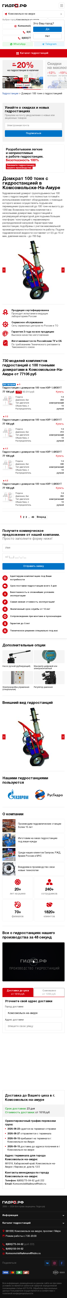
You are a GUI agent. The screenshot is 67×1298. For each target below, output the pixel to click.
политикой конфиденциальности (17, 1293)
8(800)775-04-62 (20, 1244)
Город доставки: (14, 1007)
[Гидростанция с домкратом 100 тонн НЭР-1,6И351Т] (33, 493)
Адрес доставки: (14, 1020)
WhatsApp (19, 44)
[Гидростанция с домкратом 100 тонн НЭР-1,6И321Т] (33, 461)
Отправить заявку (33, 566)
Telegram (51, 44)
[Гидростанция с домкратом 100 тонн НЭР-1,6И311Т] (33, 429)
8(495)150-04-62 (14, 1249)
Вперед (41, 517)
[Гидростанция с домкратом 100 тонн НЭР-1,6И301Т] (33, 397)
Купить (60, 392)
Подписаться (33, 133)
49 (32, 517)
